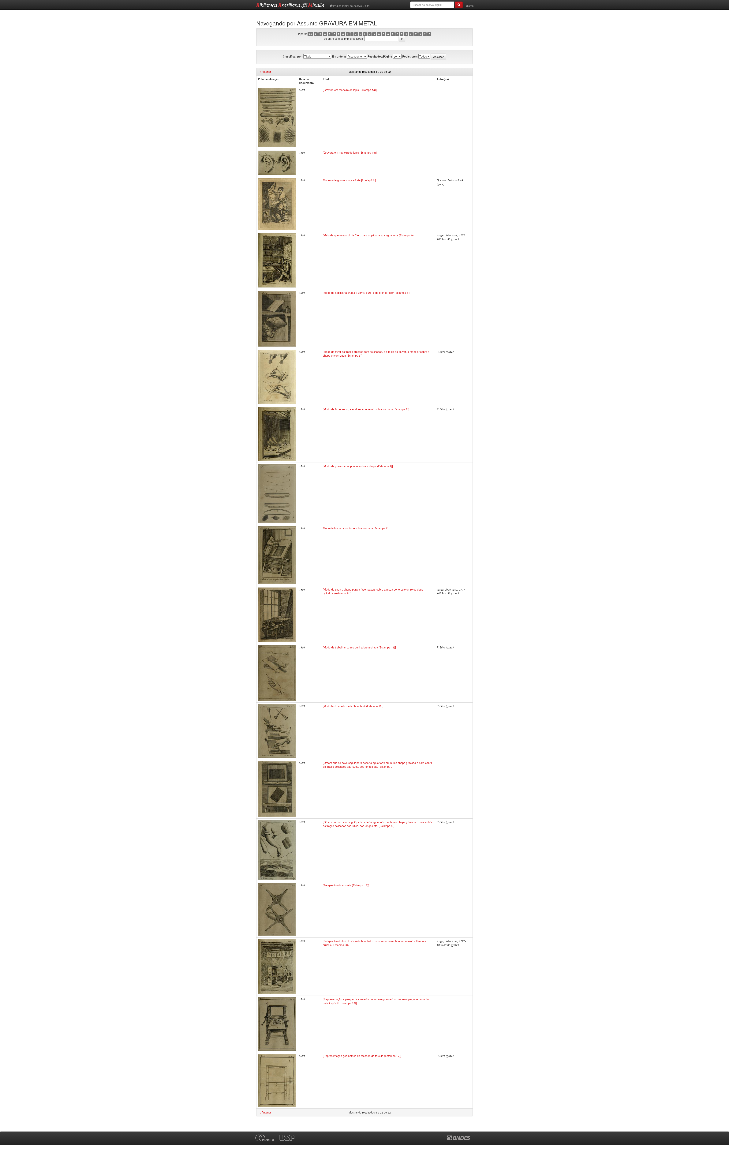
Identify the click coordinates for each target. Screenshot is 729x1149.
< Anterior (265, 71)
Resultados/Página (380, 56)
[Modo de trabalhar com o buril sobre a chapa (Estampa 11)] (359, 647)
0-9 (310, 34)
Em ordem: (339, 56)
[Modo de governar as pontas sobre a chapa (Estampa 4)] (358, 466)
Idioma (469, 6)
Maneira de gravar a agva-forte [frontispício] (349, 180)
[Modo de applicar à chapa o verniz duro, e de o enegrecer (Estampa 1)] (366, 293)
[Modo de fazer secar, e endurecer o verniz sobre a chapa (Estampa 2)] (366, 409)
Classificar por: (293, 56)
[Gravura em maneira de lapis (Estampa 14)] (350, 90)
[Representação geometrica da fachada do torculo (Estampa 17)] (362, 1056)
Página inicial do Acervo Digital (351, 6)
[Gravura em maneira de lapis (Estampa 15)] (350, 152)
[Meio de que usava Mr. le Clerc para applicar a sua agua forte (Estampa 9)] (368, 235)
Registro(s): (410, 56)
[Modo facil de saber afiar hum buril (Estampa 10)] (353, 706)
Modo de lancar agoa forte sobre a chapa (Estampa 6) (355, 528)
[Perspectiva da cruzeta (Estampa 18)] (346, 885)
